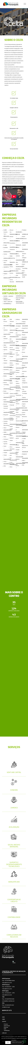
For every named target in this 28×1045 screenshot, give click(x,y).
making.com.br (19, 251)
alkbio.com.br (6, 236)
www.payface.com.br (20, 463)
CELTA (5, 1028)
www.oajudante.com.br (21, 436)
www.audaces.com (8, 367)
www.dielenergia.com (14, 345)
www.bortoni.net (7, 388)
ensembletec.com (13, 247)
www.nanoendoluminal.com (22, 399)
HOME (3, 1017)
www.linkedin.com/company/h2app (17, 433)
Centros (4, 1021)
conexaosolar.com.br (8, 264)
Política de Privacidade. (17, 1042)
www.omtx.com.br (20, 442)
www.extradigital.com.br (15, 387)
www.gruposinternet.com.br (16, 424)
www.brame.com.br (8, 397)
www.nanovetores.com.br (21, 407)
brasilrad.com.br (7, 251)
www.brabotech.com (8, 401)
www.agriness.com (8, 353)
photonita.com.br (19, 281)
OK (8, 1042)
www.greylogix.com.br (14, 409)
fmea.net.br (12, 262)
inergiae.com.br (19, 238)
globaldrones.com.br (14, 270)
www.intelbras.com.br (20, 323)
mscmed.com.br (19, 266)
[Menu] (25, 4)
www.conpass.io (7, 459)
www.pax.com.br (19, 456)
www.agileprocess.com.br (9, 325)
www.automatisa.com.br (9, 373)
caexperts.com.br (7, 271)
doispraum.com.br (13, 234)
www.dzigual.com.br (14, 360)
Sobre (3, 1019)
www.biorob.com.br (8, 380)
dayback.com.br (7, 277)
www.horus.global (14, 453)
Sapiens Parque (7, 1025)
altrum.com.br (6, 242)
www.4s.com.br (7, 334)
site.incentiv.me (13, 277)
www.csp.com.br (13, 330)
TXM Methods (7, 1030)
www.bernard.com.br (8, 412)
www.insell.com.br (14, 464)
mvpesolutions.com (20, 260)
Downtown (6, 1027)
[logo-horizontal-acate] (12, 4)
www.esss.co (12, 372)
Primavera (6, 1024)
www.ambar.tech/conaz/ (9, 463)
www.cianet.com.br (8, 450)
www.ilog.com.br (13, 460)
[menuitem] (25, 4)
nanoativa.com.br (19, 273)
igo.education (19, 231)
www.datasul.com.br (14, 336)
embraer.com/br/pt (14, 240)
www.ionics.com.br (20, 330)
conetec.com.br (7, 258)
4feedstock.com (13, 253)
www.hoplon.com (13, 444)
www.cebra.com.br (8, 429)
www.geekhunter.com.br (15, 400)
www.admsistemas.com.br (9, 342)
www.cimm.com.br (7, 434)
